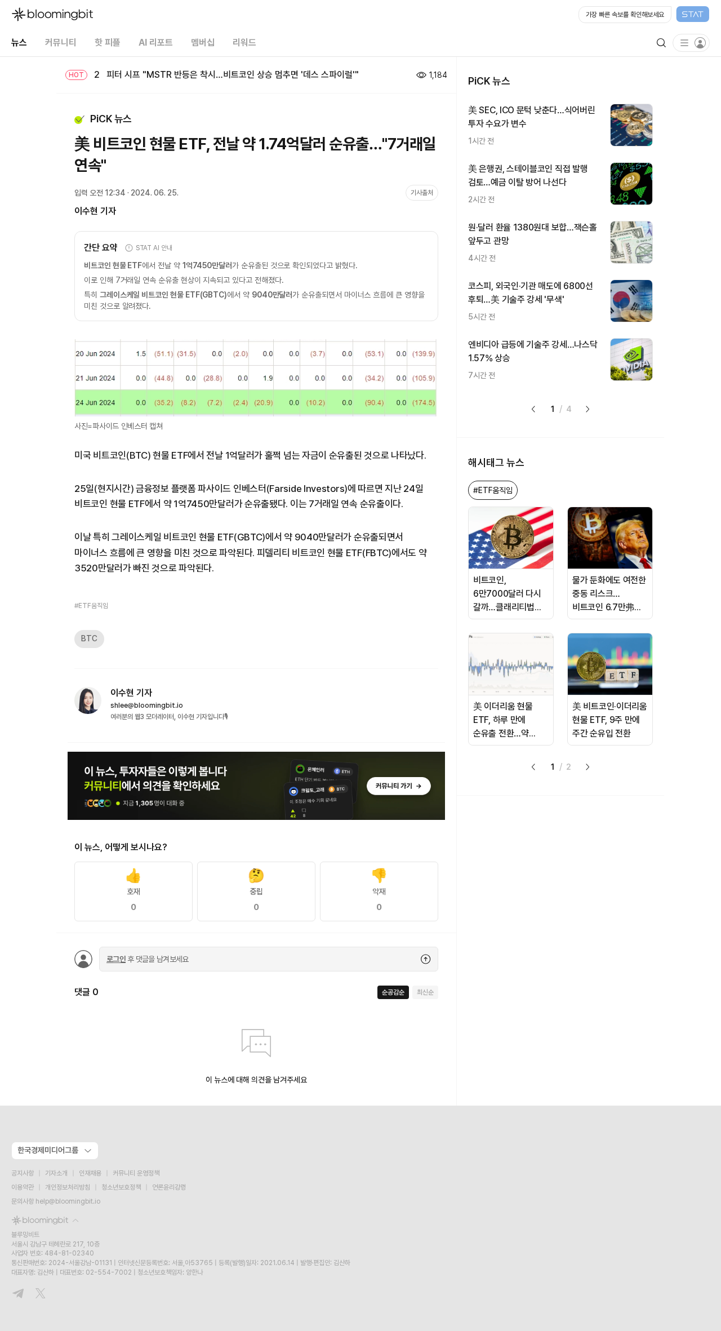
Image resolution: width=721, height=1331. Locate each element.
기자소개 (56, 1173)
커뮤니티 (61, 42)
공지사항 (22, 1173)
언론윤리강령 (169, 1187)
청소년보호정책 (121, 1187)
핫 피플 (108, 42)
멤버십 (203, 42)
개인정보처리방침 (67, 1187)
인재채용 (90, 1173)
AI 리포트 (156, 42)
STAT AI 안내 (154, 248)
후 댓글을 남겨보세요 (147, 959)
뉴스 (19, 42)
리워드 (244, 42)
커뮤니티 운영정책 (136, 1173)
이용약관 (22, 1187)
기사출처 (422, 193)
